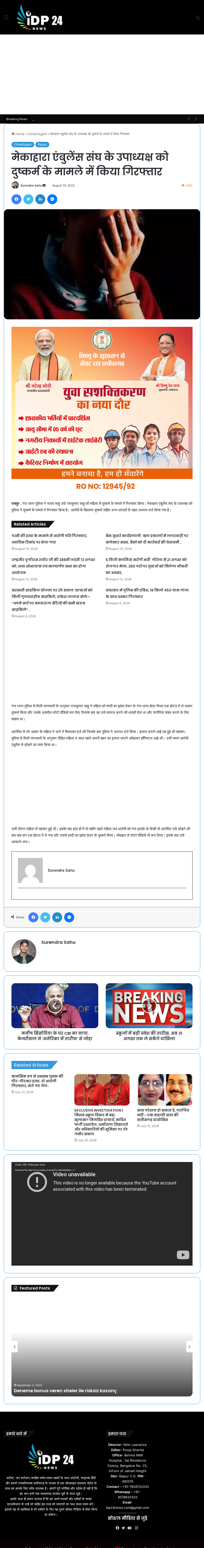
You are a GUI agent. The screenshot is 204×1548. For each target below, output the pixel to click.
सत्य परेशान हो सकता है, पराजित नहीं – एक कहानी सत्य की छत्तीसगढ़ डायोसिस (163, 1115)
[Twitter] (125, 1528)
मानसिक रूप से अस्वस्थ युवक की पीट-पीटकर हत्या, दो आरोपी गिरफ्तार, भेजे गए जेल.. (37, 1081)
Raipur (42, 144)
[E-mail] (20, 896)
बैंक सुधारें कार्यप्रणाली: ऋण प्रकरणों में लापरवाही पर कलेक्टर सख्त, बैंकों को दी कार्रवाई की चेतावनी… (92, 119)
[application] (102, 1214)
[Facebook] (119, 1528)
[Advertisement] (102, 74)
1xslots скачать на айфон (64, 1390)
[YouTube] (131, 1528)
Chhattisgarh (37, 134)
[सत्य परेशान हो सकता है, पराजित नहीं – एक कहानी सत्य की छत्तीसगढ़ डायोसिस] (165, 1090)
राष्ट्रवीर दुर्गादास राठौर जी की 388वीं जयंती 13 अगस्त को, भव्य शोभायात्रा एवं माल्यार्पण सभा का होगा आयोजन (53, 566)
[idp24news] (39, 17)
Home (19, 134)
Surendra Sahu (31, 185)
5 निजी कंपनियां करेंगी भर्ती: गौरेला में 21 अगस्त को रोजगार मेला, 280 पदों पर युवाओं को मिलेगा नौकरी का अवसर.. (147, 566)
